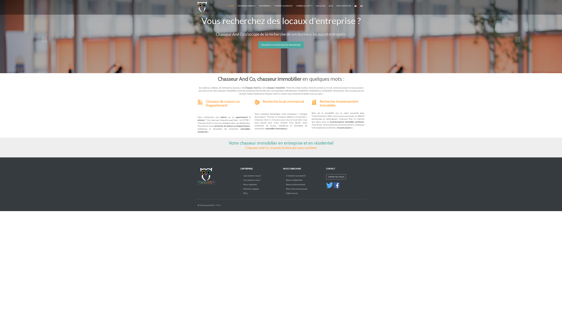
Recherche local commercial (283, 101)
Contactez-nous (336, 177)
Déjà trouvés (292, 193)
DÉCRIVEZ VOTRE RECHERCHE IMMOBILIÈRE (281, 45)
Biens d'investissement (296, 189)
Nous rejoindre (250, 184)
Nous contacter (343, 6)
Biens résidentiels (294, 180)
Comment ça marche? (284, 6)
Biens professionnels (295, 184)
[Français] (356, 5)
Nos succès (320, 6)
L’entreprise (264, 6)
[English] (361, 5)
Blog (331, 6)
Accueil (231, 6)
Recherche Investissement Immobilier (339, 103)
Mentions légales (251, 189)
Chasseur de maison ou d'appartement (223, 103)
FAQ (245, 193)
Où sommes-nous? (252, 180)
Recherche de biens (246, 6)
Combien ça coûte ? (304, 6)
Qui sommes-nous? (252, 175)
